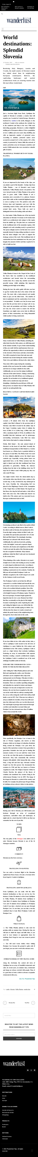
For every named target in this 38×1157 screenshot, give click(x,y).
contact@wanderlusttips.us (14, 1086)
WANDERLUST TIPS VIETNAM (30, 7)
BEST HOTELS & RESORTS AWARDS (19, 7)
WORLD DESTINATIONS (12, 64)
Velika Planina (19, 989)
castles (8, 989)
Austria (13, 121)
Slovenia (12, 989)
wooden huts (27, 989)
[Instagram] (31, 1070)
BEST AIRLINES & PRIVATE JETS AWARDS (5, 8)
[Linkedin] (34, 1070)
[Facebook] (28, 1070)
